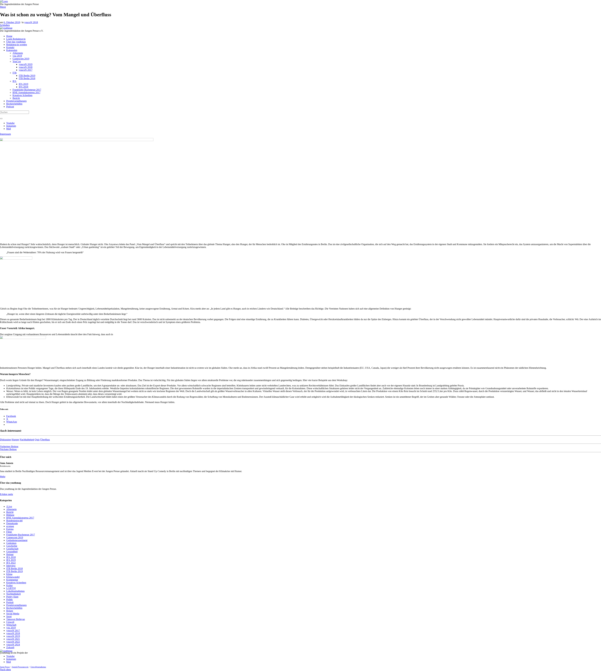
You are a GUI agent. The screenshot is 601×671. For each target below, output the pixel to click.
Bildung (10, 515)
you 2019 (11, 627)
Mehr (2, 476)
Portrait (9, 602)
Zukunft (10, 647)
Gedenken (11, 543)
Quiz (37, 439)
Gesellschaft (12, 548)
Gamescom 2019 (14, 537)
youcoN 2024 (13, 644)
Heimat (9, 554)
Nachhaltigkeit (27, 439)
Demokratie (12, 523)
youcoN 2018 (31, 22)
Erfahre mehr (6, 494)
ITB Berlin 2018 (14, 568)
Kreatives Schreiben (16, 582)
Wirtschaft (11, 625)
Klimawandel (13, 577)
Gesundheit (12, 551)
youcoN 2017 (13, 630)
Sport (9, 616)
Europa (9, 529)
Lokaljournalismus (15, 591)
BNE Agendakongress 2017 (20, 517)
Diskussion (5, 439)
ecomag (10, 526)
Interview (11, 565)
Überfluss (45, 439)
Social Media (12, 613)
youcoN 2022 (13, 641)
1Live (9, 506)
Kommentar (12, 579)
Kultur (9, 585)
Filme (9, 532)
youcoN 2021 (13, 639)
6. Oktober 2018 (12, 22)
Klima (9, 574)
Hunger (15, 439)
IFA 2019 (11, 560)
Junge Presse (5, 667)
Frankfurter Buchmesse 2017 (20, 534)
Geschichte (11, 546)
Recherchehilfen (14, 608)
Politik (9, 599)
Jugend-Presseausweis (20, 667)
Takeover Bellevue (15, 619)
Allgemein (11, 509)
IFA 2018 (11, 557)
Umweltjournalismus (38, 667)
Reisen (9, 610)
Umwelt (10, 622)
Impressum (5, 134)
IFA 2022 (11, 563)
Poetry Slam (12, 596)
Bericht (9, 512)
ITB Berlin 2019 (14, 571)
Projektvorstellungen (16, 605)
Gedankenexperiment (16, 540)
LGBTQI (11, 588)
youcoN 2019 (13, 636)
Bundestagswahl (14, 520)
